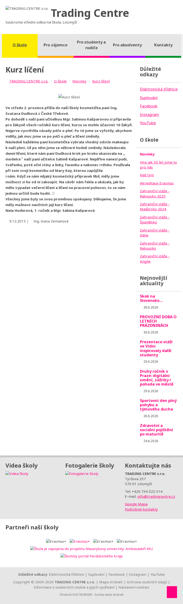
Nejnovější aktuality (153, 281)
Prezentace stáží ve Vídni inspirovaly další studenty (156, 348)
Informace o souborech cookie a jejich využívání (74, 587)
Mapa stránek (111, 582)
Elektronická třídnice (66, 574)
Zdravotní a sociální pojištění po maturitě (156, 430)
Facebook (116, 574)
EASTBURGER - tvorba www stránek (98, 594)
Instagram (137, 574)
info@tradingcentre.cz (156, 496)
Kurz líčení (101, 81)
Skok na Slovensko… (151, 298)
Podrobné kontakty (141, 509)
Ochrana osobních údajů (147, 582)
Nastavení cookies (133, 587)
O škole (60, 81)
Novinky (79, 81)
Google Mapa (136, 504)
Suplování (96, 574)
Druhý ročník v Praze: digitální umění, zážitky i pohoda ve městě (156, 377)
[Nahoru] (172, 592)
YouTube (157, 574)
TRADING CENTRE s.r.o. (28, 81)
